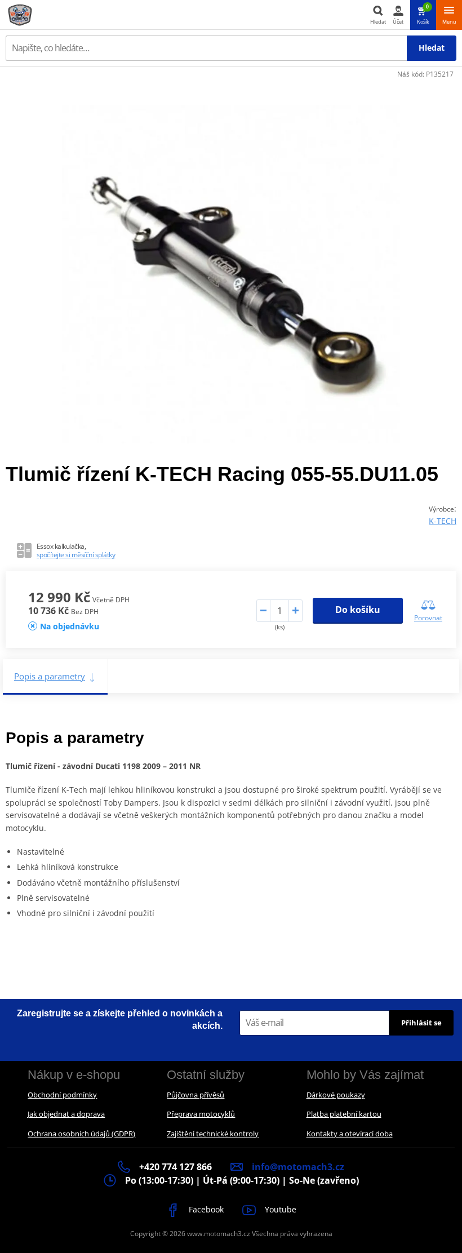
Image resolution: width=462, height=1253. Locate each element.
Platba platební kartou (343, 1114)
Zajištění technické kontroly (213, 1133)
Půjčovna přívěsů (195, 1095)
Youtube (279, 1209)
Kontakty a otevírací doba (349, 1133)
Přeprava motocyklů (201, 1114)
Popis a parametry (49, 676)
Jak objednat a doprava (66, 1114)
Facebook (205, 1209)
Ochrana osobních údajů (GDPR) (81, 1133)
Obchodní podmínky (62, 1095)
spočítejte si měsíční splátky (76, 554)
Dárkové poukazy (335, 1095)
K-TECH (442, 521)
